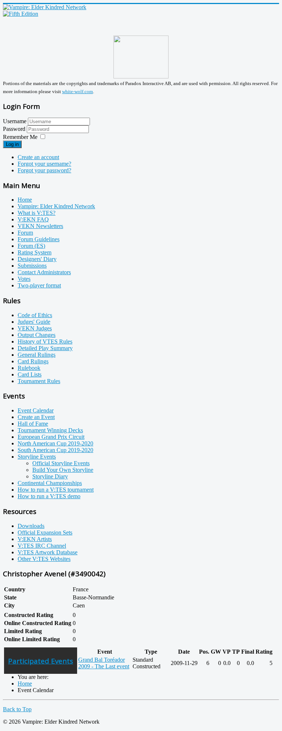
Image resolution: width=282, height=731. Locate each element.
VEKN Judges (35, 328)
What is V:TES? (36, 213)
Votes (24, 279)
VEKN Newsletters (40, 226)
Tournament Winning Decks (50, 430)
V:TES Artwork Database (47, 552)
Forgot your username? (44, 164)
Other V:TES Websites (44, 559)
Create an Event (36, 417)
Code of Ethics (35, 315)
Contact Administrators (44, 272)
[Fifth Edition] (20, 14)
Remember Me (20, 137)
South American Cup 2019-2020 (55, 450)
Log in (12, 144)
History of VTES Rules (45, 341)
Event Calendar (36, 410)
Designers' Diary (37, 259)
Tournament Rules (39, 381)
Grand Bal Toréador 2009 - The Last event (103, 663)
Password (15, 129)
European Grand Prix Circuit (51, 437)
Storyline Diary (50, 476)
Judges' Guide (34, 322)
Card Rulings (33, 361)
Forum (25, 232)
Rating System (34, 252)
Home (25, 199)
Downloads (31, 526)
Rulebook (29, 368)
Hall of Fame (33, 423)
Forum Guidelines (38, 239)
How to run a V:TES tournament (56, 489)
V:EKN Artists (35, 539)
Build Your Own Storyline (62, 470)
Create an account (38, 157)
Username (14, 121)
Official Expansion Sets (45, 532)
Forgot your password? (44, 170)
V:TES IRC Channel (42, 546)
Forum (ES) (31, 246)
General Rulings (36, 355)
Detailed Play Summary (45, 348)
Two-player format (39, 285)
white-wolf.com (77, 91)
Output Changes (36, 335)
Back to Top (17, 709)
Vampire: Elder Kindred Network (56, 206)
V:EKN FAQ (33, 219)
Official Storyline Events (61, 463)
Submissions (32, 265)
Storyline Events (37, 456)
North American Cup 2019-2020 (55, 443)
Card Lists (29, 374)
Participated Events (40, 660)
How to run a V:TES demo (49, 496)
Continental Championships (50, 483)
